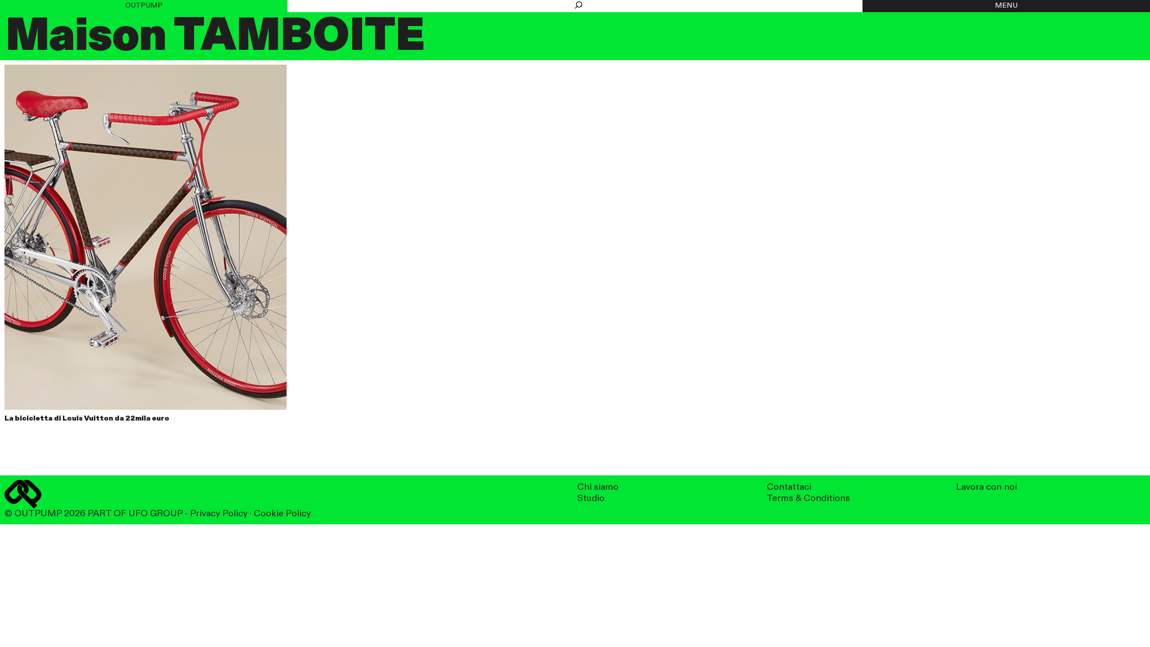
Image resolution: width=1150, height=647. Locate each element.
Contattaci (789, 487)
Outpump (144, 5)
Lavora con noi (986, 487)
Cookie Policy (282, 513)
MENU (1006, 5)
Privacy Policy (219, 513)
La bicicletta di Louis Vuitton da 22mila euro (86, 418)
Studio (591, 498)
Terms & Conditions (808, 498)
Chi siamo (598, 487)
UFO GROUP (155, 513)
